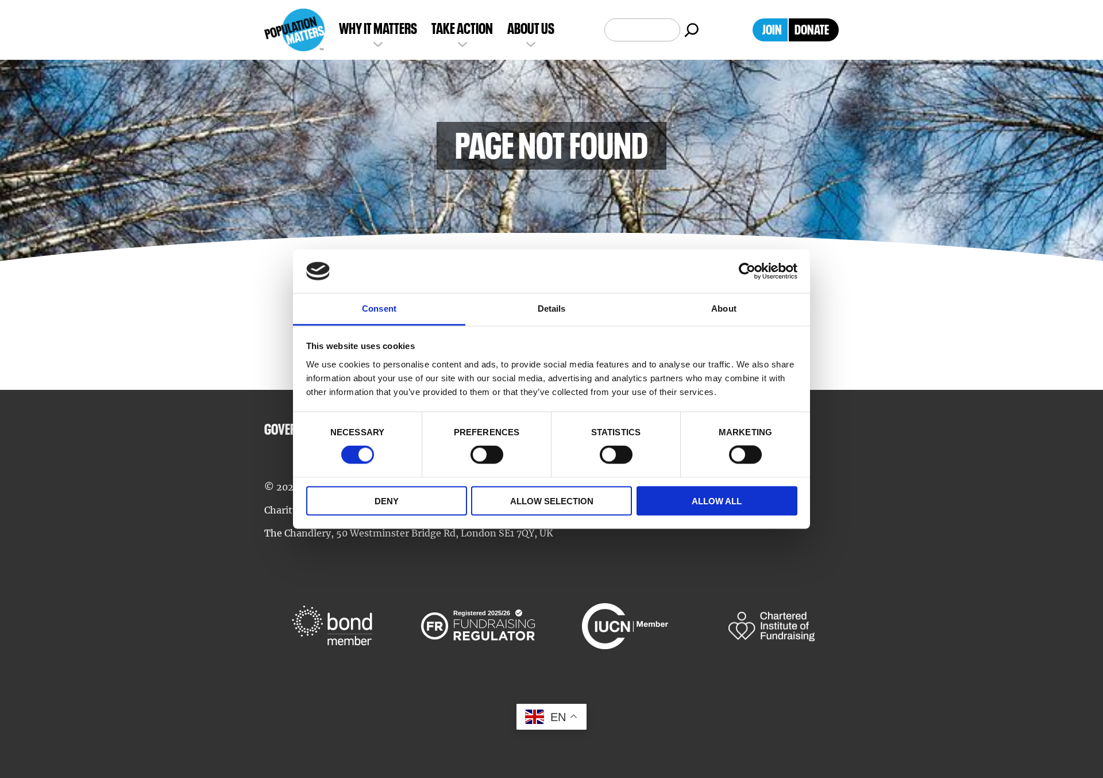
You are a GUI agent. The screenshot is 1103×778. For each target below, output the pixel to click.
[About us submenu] (531, 43)
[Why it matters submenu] (378, 43)
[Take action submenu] (462, 43)
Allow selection (551, 500)
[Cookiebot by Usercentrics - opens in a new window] (747, 271)
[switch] (486, 455)
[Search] (691, 29)
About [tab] (723, 308)
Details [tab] (552, 308)
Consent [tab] (379, 308)
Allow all (717, 500)
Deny (387, 500)
